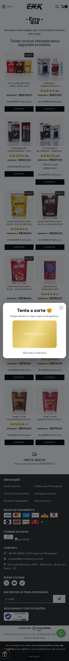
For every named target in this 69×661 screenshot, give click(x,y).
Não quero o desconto (34, 352)
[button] (35, 334)
